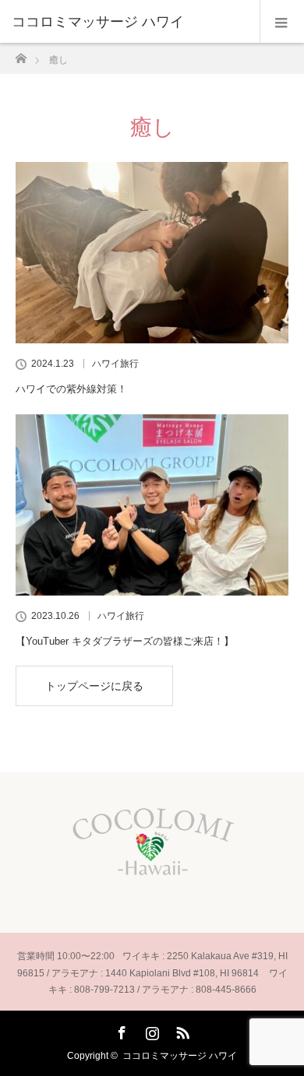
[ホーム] (21, 54)
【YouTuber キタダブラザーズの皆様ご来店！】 (125, 641)
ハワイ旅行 (115, 363)
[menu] (282, 22)
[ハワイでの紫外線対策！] (152, 252)
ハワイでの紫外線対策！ (71, 389)
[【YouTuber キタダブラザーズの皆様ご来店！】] (152, 505)
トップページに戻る (94, 686)
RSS (181, 1030)
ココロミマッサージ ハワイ (179, 1055)
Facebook (120, 1030)
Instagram (150, 1030)
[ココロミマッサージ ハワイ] (129, 22)
